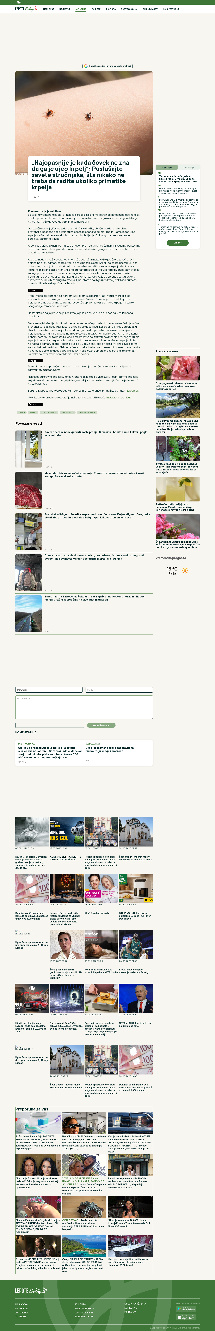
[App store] (188, 1317)
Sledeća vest (93, 744)
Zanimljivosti (150, 9)
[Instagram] (197, 1290)
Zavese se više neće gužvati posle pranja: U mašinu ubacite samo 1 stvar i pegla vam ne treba (96, 433)
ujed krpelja (68, 412)
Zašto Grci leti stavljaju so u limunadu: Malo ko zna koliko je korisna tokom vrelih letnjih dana (175, 507)
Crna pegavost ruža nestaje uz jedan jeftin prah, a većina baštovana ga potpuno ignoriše (177, 386)
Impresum (130, 1311)
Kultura (111, 9)
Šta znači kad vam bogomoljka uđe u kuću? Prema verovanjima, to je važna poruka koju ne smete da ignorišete (178, 544)
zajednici (132, 390)
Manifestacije (171, 9)
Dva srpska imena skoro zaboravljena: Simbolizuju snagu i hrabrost (110, 749)
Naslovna (48, 9)
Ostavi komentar (101, 725)
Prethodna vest (27, 744)
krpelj (22, 412)
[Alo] (18, 2)
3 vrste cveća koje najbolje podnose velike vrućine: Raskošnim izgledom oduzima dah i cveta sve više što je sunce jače (177, 468)
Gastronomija (129, 9)
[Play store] (188, 1309)
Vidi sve (178, 242)
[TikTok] (191, 1290)
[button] (29, 205)
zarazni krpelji (49, 412)
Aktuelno (80, 9)
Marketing (130, 1307)
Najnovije (64, 9)
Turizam (96, 9)
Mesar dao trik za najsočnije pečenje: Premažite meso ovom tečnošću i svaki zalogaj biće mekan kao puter (94, 474)
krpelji (33, 412)
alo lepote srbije (87, 412)
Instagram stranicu (118, 397)
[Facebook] (185, 1290)
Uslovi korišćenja (135, 1303)
